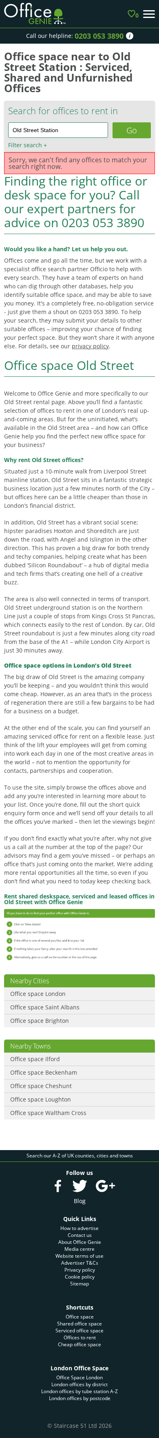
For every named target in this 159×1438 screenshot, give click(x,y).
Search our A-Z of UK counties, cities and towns (79, 1155)
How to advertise (79, 1228)
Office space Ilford (35, 1059)
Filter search (27, 145)
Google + (105, 1186)
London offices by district (79, 1384)
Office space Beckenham (43, 1072)
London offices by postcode (79, 1398)
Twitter (79, 1186)
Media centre (79, 1249)
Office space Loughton (40, 1099)
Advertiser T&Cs (79, 1262)
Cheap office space (79, 1344)
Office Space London (79, 1377)
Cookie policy (80, 1276)
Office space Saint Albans (45, 1007)
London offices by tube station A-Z (79, 1391)
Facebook (58, 1186)
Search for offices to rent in (63, 110)
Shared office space (79, 1323)
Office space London (38, 994)
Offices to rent (80, 1337)
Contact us (80, 1235)
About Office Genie (79, 1242)
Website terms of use (79, 1255)
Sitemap (79, 1283)
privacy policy (90, 346)
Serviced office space (79, 1330)
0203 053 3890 (99, 36)
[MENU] (149, 14)
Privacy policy (79, 1269)
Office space (80, 1316)
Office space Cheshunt (41, 1086)
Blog (80, 1201)
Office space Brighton (39, 1020)
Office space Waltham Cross (48, 1113)
